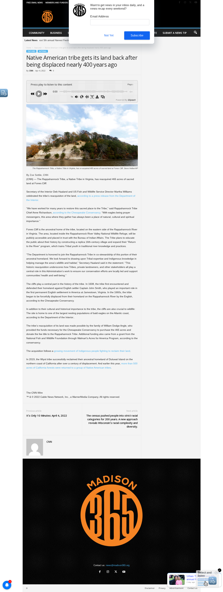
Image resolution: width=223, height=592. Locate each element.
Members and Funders (56, 2)
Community (36, 32)
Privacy (162, 588)
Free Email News (34, 2)
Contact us (192, 588)
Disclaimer (150, 588)
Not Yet (108, 35)
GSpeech (132, 100)
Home (28, 47)
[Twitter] (190, 2)
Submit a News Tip (175, 32)
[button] (195, 32)
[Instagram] (185, 2)
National (43, 51)
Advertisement (176, 588)
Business (56, 32)
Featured (37, 47)
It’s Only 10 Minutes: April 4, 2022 (46, 415)
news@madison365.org (117, 565)
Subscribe (137, 35)
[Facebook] (180, 2)
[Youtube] (196, 2)
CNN (31, 70)
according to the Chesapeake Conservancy (76, 212)
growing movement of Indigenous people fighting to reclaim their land (91, 351)
